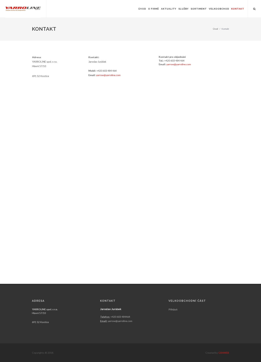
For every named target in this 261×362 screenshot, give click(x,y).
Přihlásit (173, 309)
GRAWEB (223, 352)
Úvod (215, 28)
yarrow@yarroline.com (108, 75)
